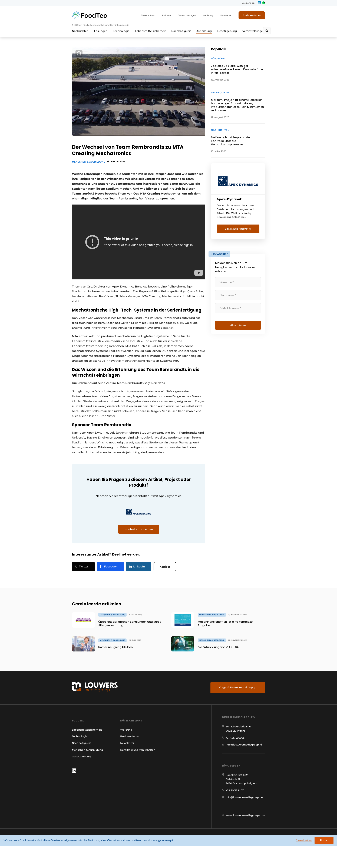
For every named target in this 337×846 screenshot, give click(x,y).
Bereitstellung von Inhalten (137, 749)
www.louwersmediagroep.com (245, 815)
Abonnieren (238, 325)
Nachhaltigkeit (181, 31)
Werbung (208, 15)
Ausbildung (204, 31)
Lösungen (100, 31)
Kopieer (165, 566)
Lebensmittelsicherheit (150, 31)
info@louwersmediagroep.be (244, 797)
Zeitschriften (147, 15)
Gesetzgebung (227, 31)
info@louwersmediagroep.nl (244, 744)
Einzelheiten (304, 840)
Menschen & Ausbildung (88, 161)
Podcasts (166, 15)
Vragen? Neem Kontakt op (236, 687)
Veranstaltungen (187, 15)
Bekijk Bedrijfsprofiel (238, 228)
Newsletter (226, 15)
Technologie (121, 31)
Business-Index (252, 15)
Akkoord (324, 840)
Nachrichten (80, 31)
